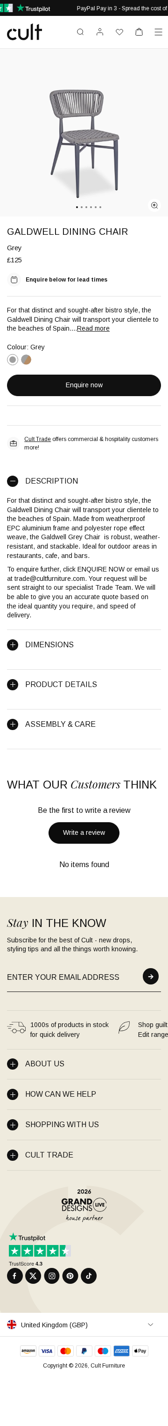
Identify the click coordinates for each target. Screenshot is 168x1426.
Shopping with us (62, 1125)
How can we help (60, 1094)
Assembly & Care (60, 724)
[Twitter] (33, 1276)
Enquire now (84, 385)
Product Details (61, 684)
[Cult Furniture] (24, 31)
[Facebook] (15, 1276)
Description (51, 481)
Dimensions (49, 645)
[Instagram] (52, 1276)
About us (44, 1064)
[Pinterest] (70, 1276)
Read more (93, 328)
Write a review (84, 832)
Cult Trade (37, 439)
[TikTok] (89, 1276)
